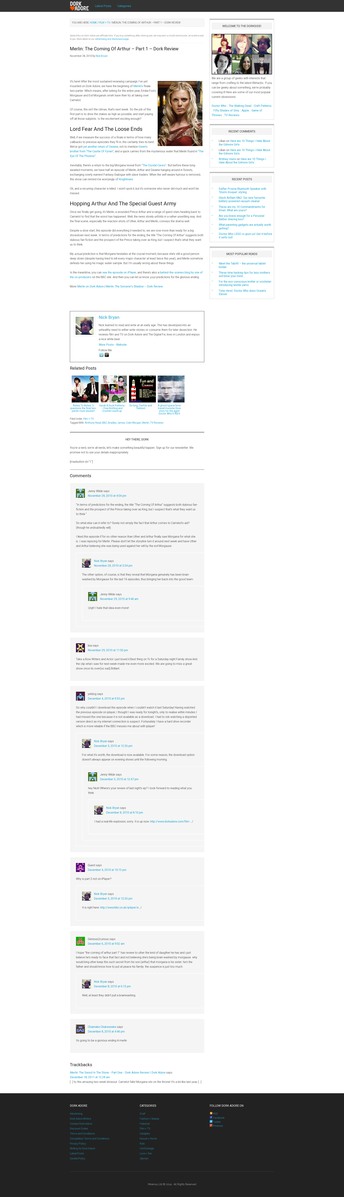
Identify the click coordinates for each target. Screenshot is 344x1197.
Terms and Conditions (82, 1133)
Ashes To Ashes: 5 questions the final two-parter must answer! (83, 408)
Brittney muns (227, 159)
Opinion (144, 1158)
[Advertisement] (137, 70)
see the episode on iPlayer (119, 272)
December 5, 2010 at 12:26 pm (113, 746)
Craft (142, 1113)
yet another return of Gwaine (100, 146)
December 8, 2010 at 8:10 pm (124, 812)
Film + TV (88, 418)
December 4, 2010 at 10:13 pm (107, 870)
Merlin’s (138, 86)
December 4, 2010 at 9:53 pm (106, 698)
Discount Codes (79, 1128)
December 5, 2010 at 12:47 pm (119, 779)
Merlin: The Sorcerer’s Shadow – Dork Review (134, 286)
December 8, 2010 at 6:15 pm (112, 986)
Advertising (76, 1113)
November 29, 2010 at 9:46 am (119, 599)
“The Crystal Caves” (154, 165)
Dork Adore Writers (80, 1118)
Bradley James (116, 422)
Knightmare (126, 179)
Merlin (145, 422)
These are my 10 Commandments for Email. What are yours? (242, 208)
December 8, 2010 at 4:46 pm (106, 1031)
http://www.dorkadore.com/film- (170, 821)
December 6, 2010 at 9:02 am (106, 943)
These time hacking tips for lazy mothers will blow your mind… (244, 274)
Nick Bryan (109, 317)
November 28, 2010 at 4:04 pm (107, 495)
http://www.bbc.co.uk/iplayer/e (119, 907)
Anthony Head (93, 422)
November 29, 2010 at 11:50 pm (108, 650)
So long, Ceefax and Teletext (140, 407)
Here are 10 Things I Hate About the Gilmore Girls (244, 151)
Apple (245, 110)
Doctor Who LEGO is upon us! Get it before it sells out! (245, 235)
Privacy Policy (78, 1143)
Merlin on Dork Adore (90, 286)
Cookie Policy (77, 1158)
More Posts (106, 344)
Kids (142, 1143)
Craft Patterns (262, 106)
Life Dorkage (147, 1148)
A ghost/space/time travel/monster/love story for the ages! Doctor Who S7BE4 (169, 409)
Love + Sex (146, 1153)
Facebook (218, 1117)
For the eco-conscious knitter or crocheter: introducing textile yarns (245, 283)
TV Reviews (156, 422)
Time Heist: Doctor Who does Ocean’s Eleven (242, 292)
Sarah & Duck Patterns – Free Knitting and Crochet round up (112, 408)
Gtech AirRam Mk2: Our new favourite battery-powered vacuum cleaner (242, 199)
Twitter (216, 1121)
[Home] (82, 6)
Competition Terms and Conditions (89, 1138)
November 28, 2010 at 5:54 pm (113, 565)
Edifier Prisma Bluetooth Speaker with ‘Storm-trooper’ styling (242, 190)
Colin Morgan (133, 422)
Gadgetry (145, 1133)
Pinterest (217, 1125)
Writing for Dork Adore (82, 1148)
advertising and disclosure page (112, 39)
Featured (145, 1123)
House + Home (148, 1138)
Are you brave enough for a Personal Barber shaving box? (241, 217)
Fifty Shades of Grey (226, 110)
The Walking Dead (240, 106)
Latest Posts (77, 1153)
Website (121, 344)
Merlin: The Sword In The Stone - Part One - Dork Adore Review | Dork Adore (118, 1072)
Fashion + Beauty (149, 1118)
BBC (104, 422)
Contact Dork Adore (81, 1123)
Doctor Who (219, 106)
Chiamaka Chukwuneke (102, 1027)
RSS (215, 1113)
